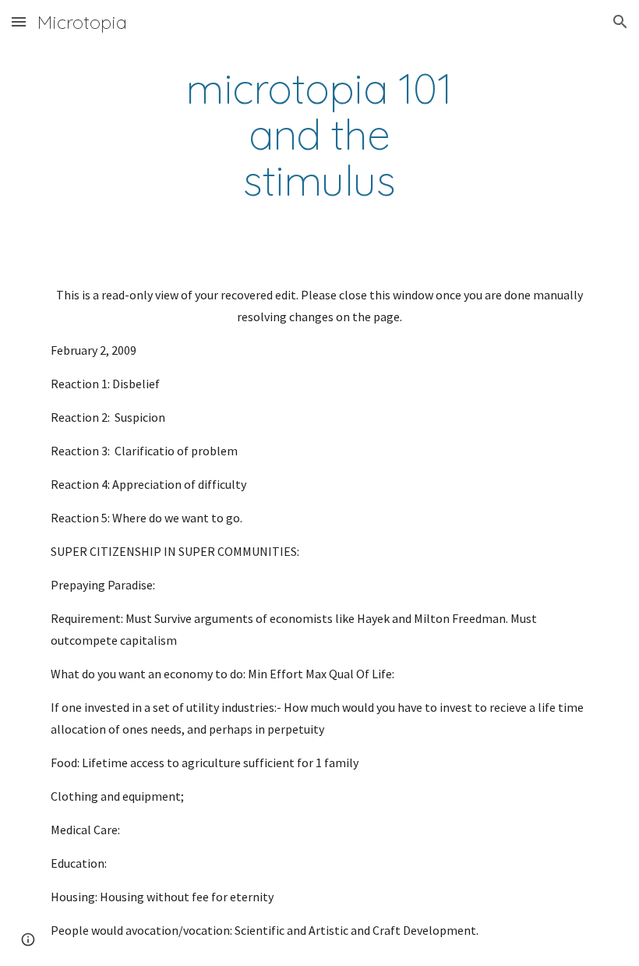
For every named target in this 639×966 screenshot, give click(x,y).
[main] (320, 134)
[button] (18, 21)
